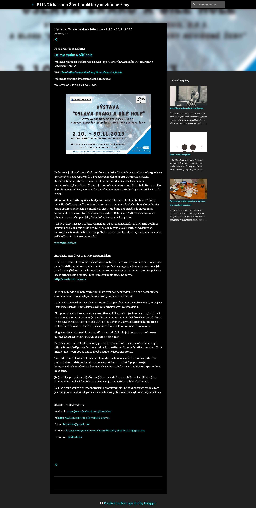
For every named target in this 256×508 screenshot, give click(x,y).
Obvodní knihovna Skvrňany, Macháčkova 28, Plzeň (91, 72)
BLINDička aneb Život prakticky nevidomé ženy (83, 4)
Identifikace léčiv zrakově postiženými (186, 108)
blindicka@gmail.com (76, 424)
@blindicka (75, 437)
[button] (56, 39)
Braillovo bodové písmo (180, 155)
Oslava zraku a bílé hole (73, 55)
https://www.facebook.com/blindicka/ (89, 411)
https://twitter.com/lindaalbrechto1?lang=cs (83, 417)
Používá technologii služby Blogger (129, 503)
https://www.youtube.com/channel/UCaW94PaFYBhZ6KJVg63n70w (105, 430)
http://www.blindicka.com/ (70, 279)
